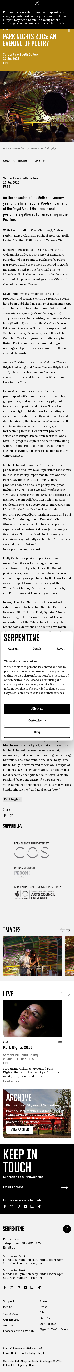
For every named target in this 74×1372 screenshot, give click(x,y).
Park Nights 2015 (18, 1048)
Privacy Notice (10, 1353)
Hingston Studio (30, 1361)
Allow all (37, 709)
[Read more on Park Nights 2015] (32, 1018)
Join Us (8, 1307)
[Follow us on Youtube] (25, 1207)
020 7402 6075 (30, 1243)
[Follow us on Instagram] (18, 1207)
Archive (8, 1325)
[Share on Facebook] (5, 815)
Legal (41, 1353)
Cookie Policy (28, 1353)
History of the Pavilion (18, 1331)
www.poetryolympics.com (21, 549)
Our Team (46, 1318)
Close (37, 2)
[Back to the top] (67, 1229)
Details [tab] (37, 649)
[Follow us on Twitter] (12, 1207)
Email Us (9, 1247)
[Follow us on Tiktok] (39, 1207)
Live (6, 29)
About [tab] (60, 649)
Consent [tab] (13, 649)
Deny (37, 732)
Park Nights (12, 799)
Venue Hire (10, 1313)
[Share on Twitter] (12, 815)
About (44, 1301)
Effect (31, 1365)
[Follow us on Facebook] (5, 1207)
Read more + (11, 1081)
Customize (35, 720)
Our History (11, 1320)
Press (43, 1307)
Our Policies (48, 1324)
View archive (20, 1129)
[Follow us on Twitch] (32, 1207)
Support (8, 1301)
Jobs (42, 1312)
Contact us (11, 1239)
